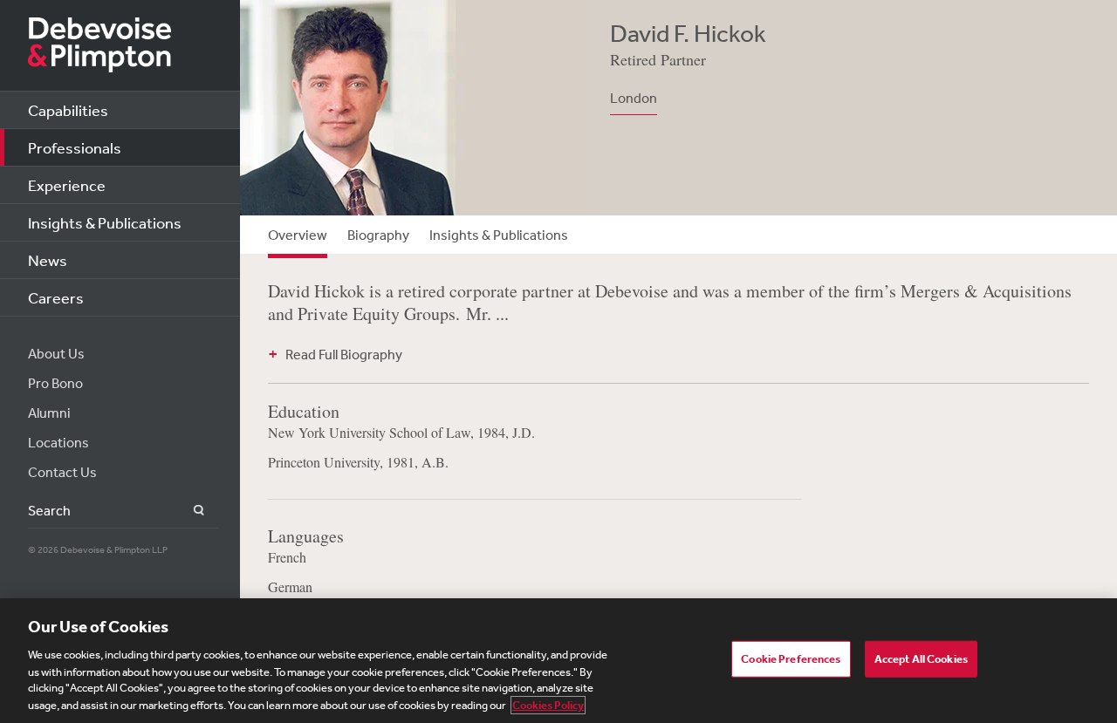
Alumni (49, 412)
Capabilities (68, 109)
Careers (56, 297)
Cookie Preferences (790, 658)
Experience (67, 184)
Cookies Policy (548, 705)
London (633, 97)
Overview (297, 234)
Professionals (74, 147)
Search (189, 510)
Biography (378, 234)
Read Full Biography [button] (343, 354)
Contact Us (62, 472)
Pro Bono (55, 383)
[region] (558, 660)
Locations (58, 442)
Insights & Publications (105, 222)
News (47, 259)
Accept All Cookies (921, 658)
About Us (56, 353)
